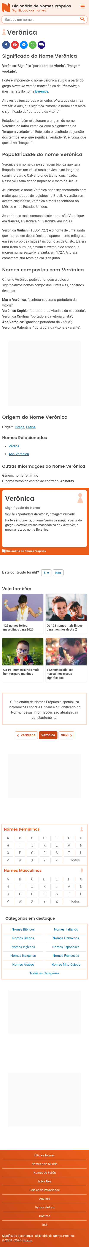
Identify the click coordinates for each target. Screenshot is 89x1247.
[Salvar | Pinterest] (15, 45)
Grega (19, 427)
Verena (14, 446)
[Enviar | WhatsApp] (33, 45)
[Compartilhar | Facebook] (6, 45)
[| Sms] (41, 45)
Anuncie (44, 1198)
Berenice (41, 91)
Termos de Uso (44, 1207)
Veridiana (28, 735)
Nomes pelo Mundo (44, 1164)
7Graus (27, 1240)
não (58, 572)
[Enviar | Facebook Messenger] (24, 45)
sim (46, 572)
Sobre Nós (44, 1181)
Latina (31, 427)
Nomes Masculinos (23, 870)
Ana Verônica (19, 454)
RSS (44, 1224)
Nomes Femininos (22, 829)
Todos (75, 860)
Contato (44, 1216)
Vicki (64, 735)
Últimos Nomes (44, 1155)
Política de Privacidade (44, 1190)
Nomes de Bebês (44, 1172)
